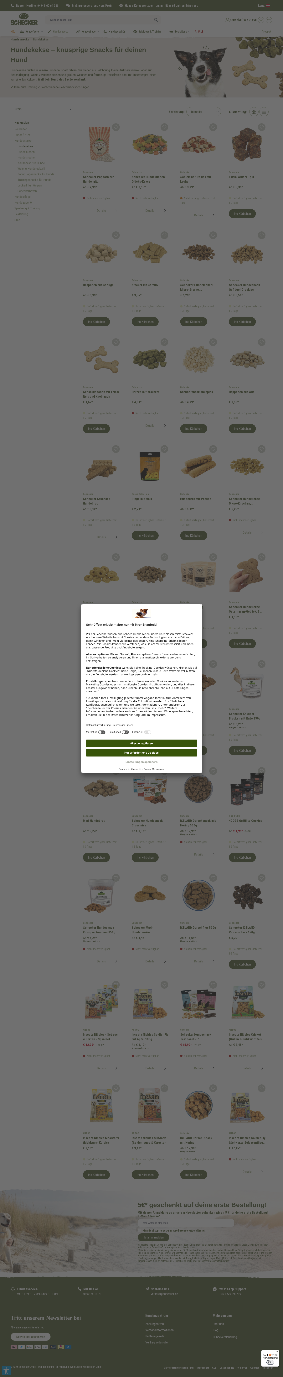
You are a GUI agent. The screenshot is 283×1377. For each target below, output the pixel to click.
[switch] (270, 1362)
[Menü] (277, 1352)
